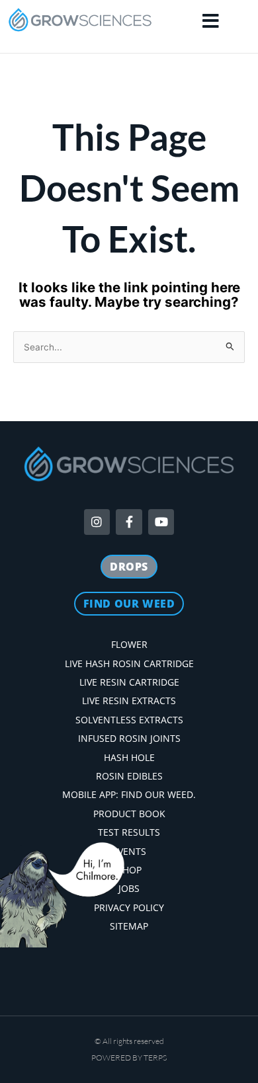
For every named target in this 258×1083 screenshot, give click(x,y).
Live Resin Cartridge (129, 682)
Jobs (129, 888)
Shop (129, 869)
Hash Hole (129, 757)
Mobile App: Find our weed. (129, 794)
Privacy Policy (129, 907)
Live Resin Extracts (129, 700)
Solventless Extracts (129, 719)
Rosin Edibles (129, 776)
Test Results (129, 832)
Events (129, 851)
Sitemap (129, 926)
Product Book (129, 813)
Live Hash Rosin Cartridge (129, 663)
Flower (129, 644)
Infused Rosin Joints (129, 738)
